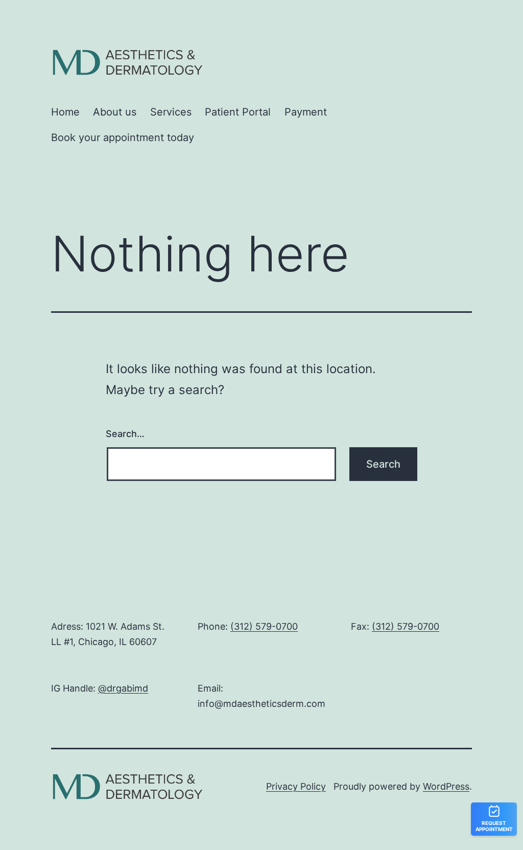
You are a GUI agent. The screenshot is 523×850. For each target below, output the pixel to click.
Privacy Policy (296, 786)
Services (171, 112)
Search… (125, 433)
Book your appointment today (122, 137)
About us (114, 112)
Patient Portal (238, 112)
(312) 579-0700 (264, 626)
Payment (305, 112)
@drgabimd (123, 688)
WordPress (446, 786)
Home (65, 112)
